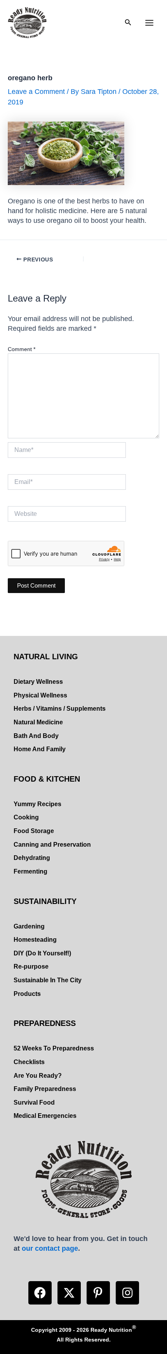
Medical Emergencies (45, 1115)
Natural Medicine (38, 722)
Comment (21, 349)
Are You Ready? (38, 1075)
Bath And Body (36, 736)
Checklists (29, 1062)
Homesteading (35, 939)
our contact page (50, 1248)
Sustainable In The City (48, 980)
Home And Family (40, 749)
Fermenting (30, 871)
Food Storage (34, 831)
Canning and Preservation (52, 844)
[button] (40, 1293)
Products (27, 993)
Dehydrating (32, 857)
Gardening (29, 926)
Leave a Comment (36, 91)
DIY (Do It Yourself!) (42, 953)
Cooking (26, 817)
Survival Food (34, 1102)
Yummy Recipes (37, 804)
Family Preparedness (45, 1089)
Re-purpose (31, 966)
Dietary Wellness (38, 681)
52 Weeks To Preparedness (54, 1048)
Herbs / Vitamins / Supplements (60, 708)
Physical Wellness (40, 695)
